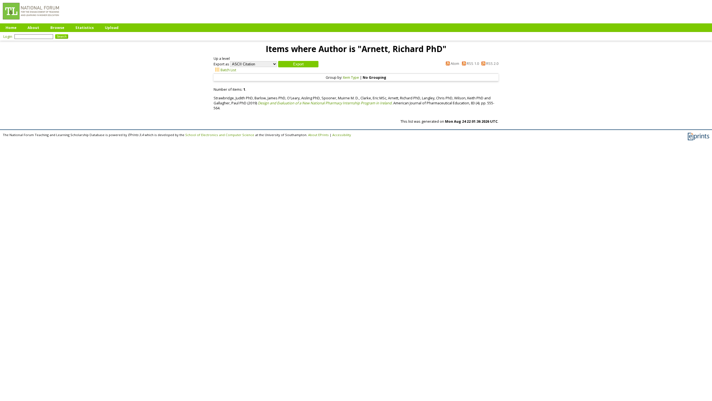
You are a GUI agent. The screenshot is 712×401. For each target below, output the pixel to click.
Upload (111, 27)
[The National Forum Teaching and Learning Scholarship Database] (31, 20)
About (33, 27)
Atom (454, 63)
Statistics (84, 27)
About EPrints (318, 135)
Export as (221, 64)
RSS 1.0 (472, 63)
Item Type (351, 77)
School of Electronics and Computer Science (219, 135)
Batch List (228, 69)
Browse (57, 27)
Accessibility (341, 135)
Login (7, 36)
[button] (298, 64)
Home (11, 27)
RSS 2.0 (491, 63)
